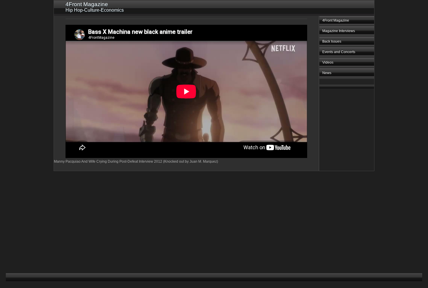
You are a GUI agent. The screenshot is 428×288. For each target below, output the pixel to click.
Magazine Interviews (338, 31)
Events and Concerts (338, 52)
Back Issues (331, 41)
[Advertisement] (339, 182)
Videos (327, 62)
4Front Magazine (335, 20)
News (326, 73)
